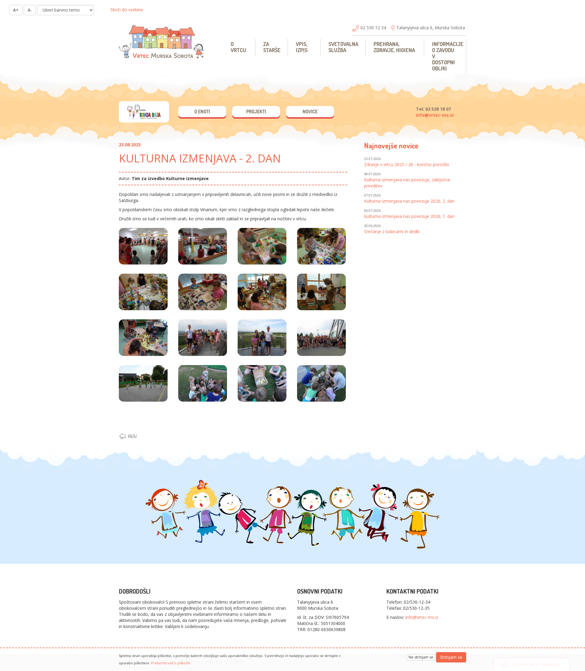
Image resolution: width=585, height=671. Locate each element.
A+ (16, 10)
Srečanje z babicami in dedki (392, 228)
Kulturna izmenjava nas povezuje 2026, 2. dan (409, 198)
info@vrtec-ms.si (435, 115)
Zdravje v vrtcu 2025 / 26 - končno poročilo (406, 161)
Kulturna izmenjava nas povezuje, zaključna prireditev (407, 180)
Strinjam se (451, 657)
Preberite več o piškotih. (171, 663)
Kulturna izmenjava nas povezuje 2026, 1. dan (409, 213)
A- (30, 10)
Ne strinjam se (421, 657)
